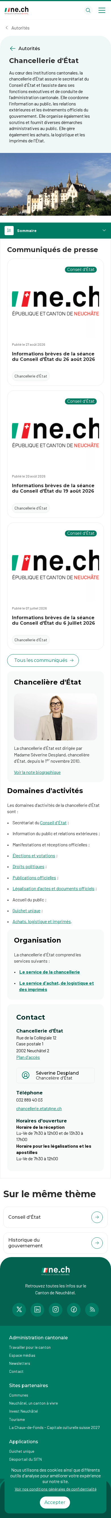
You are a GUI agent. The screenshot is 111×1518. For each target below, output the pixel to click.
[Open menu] (101, 10)
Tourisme (17, 1419)
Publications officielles (34, 877)
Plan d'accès (28, 1057)
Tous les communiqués (40, 660)
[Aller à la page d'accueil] (16, 10)
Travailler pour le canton (30, 1347)
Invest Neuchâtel (23, 1411)
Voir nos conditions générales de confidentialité (55, 1488)
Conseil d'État (53, 822)
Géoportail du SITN (25, 1459)
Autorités (20, 27)
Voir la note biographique (37, 772)
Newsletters (19, 1363)
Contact (16, 1371)
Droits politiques (28, 866)
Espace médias (22, 1355)
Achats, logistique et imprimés (42, 921)
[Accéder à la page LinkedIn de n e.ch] (37, 1310)
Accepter (54, 1502)
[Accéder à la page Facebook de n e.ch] (74, 1310)
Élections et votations (34, 855)
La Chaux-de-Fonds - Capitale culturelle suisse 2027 (54, 1427)
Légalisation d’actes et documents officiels (53, 888)
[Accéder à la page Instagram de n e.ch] (55, 1310)
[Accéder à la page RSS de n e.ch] (92, 1310)
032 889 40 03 (29, 1099)
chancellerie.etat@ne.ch (39, 1108)
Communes (18, 1395)
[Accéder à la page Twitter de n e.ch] (19, 1310)
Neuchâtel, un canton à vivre (33, 1403)
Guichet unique (26, 910)
